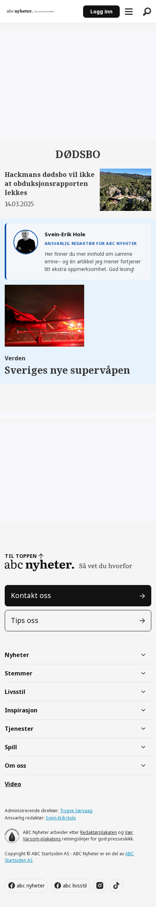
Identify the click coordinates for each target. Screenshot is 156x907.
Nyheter (17, 655)
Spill (11, 747)
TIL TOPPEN (21, 555)
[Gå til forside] (41, 12)
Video (13, 784)
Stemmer (18, 673)
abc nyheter (31, 885)
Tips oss (24, 620)
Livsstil (15, 692)
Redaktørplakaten (98, 832)
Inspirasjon (21, 710)
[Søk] (147, 11)
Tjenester (19, 729)
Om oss (15, 766)
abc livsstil (75, 885)
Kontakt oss (31, 595)
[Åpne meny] (128, 11)
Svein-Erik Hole (61, 818)
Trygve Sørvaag (76, 811)
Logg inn (101, 11)
